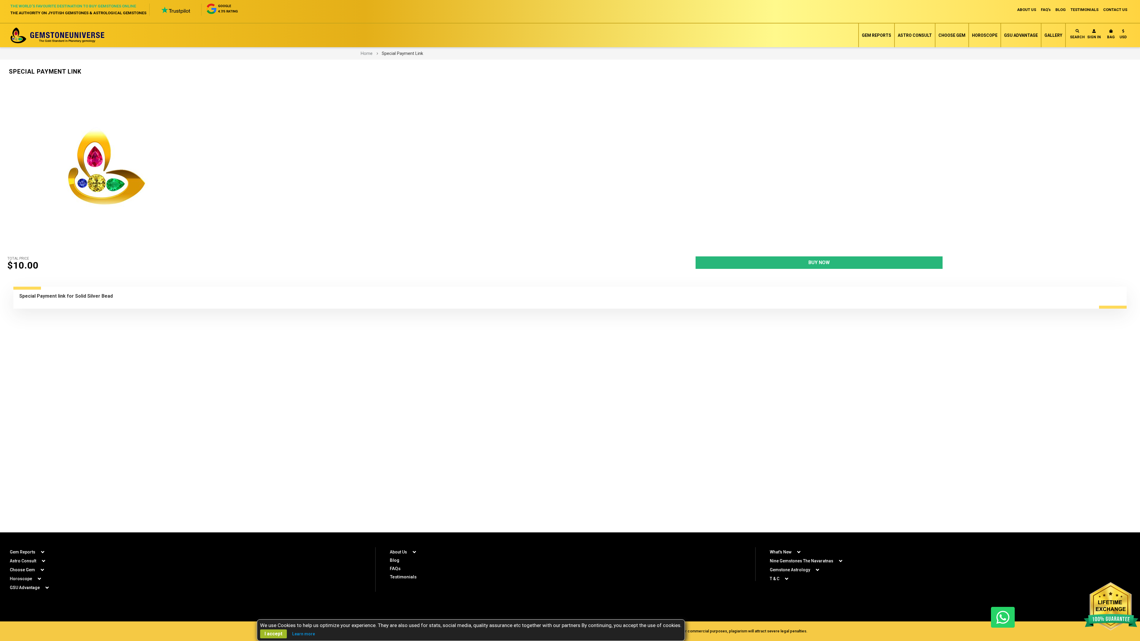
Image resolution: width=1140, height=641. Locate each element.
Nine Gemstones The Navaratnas (801, 561)
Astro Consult (915, 35)
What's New (780, 552)
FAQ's (1046, 9)
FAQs (395, 568)
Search (1077, 37)
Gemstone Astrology (790, 569)
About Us (398, 552)
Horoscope (985, 35)
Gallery (1053, 35)
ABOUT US (1026, 9)
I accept (273, 634)
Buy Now (819, 262)
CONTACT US (1115, 9)
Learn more (303, 634)
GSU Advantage (1021, 35)
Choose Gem (951, 35)
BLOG (1060, 9)
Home (367, 53)
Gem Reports (876, 35)
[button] (1123, 35)
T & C (774, 578)
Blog (394, 560)
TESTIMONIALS (1084, 9)
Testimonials (403, 577)
